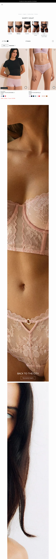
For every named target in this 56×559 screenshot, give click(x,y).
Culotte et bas (30, 14)
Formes (36, 14)
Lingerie (24, 14)
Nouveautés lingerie (28, 378)
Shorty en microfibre (7, 92)
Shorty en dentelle (35, 92)
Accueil (20, 14)
